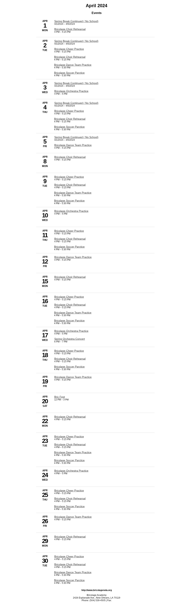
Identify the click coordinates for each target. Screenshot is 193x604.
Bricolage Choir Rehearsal (70, 29)
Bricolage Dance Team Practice (72, 64)
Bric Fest (59, 396)
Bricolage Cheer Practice (69, 48)
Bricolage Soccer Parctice (69, 72)
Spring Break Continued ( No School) (76, 21)
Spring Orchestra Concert (69, 338)
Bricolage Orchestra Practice (71, 91)
